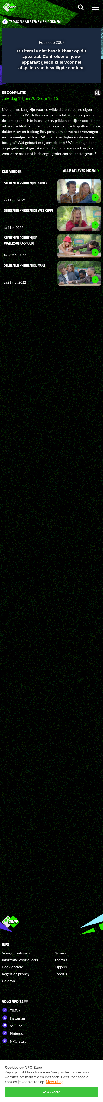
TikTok (14, 1010)
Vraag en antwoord (16, 953)
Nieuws (60, 953)
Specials (60, 974)
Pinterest (16, 1033)
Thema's (60, 960)
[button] (85, 34)
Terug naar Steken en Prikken (35, 22)
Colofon (8, 981)
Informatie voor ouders (20, 960)
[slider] (51, 77)
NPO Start (17, 1041)
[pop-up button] (75, 34)
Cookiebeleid (12, 967)
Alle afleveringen (79, 170)
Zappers (60, 967)
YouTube (15, 1026)
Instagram (17, 1018)
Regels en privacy (15, 974)
